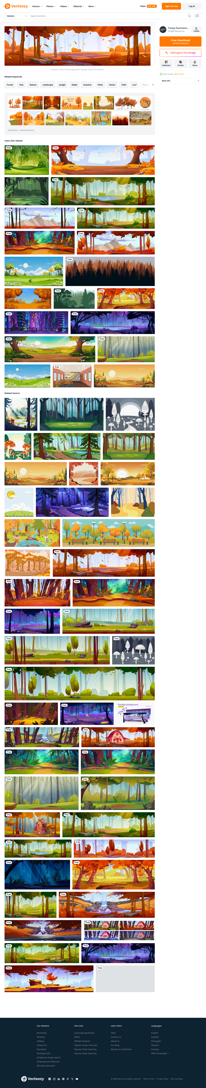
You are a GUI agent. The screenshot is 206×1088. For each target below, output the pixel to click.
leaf (134, 84)
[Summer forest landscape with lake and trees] (103, 191)
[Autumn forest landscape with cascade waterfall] (107, 905)
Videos (63, 6)
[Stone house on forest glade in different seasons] (119, 930)
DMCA (77, 1037)
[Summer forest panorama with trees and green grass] (80, 683)
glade (74, 84)
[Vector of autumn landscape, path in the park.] (133, 502)
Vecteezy (41, 1037)
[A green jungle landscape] (27, 160)
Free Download (180, 41)
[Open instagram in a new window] (54, 1079)
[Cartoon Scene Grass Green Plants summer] (19, 502)
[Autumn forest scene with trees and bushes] (37, 592)
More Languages (159, 1053)
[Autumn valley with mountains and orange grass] (40, 218)
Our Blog (115, 1045)
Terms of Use (148, 1079)
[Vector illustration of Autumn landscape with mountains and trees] (28, 298)
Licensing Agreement (84, 1033)
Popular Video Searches (85, 1053)
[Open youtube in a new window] (77, 1079)
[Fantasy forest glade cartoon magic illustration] (31, 713)
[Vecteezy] (16, 6)
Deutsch (155, 1045)
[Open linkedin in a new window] (59, 1079)
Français (155, 1049)
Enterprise (42, 1045)
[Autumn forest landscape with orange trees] (104, 563)
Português (156, 1041)
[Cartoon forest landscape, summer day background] (30, 905)
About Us (115, 1041)
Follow (196, 31)
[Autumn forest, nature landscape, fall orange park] (126, 298)
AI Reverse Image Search (49, 1057)
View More (140, 118)
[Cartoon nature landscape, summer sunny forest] (50, 349)
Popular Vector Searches (85, 1045)
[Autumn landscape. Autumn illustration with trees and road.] (83, 473)
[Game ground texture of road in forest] (108, 621)
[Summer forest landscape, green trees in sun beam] (116, 218)
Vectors (36, 6)
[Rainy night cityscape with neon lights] (36, 322)
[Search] (189, 16)
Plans (143, 6)
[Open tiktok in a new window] (68, 1079)
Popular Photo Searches (85, 1049)
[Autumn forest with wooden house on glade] (32, 824)
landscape (48, 84)
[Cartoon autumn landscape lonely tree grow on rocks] (49, 978)
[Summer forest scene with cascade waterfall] (42, 737)
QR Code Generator (46, 1065)
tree (21, 84)
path (124, 84)
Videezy (40, 1041)
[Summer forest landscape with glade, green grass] (118, 793)
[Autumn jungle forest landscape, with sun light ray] (40, 242)
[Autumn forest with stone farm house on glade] (118, 737)
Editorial (77, 6)
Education (41, 1049)
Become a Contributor (121, 1049)
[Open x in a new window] (72, 1079)
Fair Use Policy (176, 1079)
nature (33, 84)
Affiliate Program (82, 1041)
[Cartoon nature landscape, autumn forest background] (125, 978)
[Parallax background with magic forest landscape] (107, 713)
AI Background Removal (48, 1061)
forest (10, 84)
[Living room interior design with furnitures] (72, 375)
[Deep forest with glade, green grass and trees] (126, 349)
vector (112, 84)
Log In (192, 6)
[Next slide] (150, 84)
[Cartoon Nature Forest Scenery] (27, 191)
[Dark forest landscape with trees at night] (37, 874)
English (154, 1033)
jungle (62, 84)
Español (155, 1037)
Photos (49, 6)
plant (100, 84)
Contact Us (116, 1037)
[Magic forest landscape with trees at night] (32, 621)
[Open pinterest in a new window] (63, 1079)
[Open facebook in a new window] (50, 1079)
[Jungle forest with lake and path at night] (113, 322)
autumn (87, 84)
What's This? (179, 74)
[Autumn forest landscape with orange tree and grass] (103, 160)
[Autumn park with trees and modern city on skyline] (114, 848)
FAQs (113, 1033)
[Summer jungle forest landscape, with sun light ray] (42, 761)
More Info (166, 81)
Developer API (43, 1053)
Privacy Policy (162, 1079)
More (91, 6)
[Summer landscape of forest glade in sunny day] (42, 953)
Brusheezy (42, 1033)
